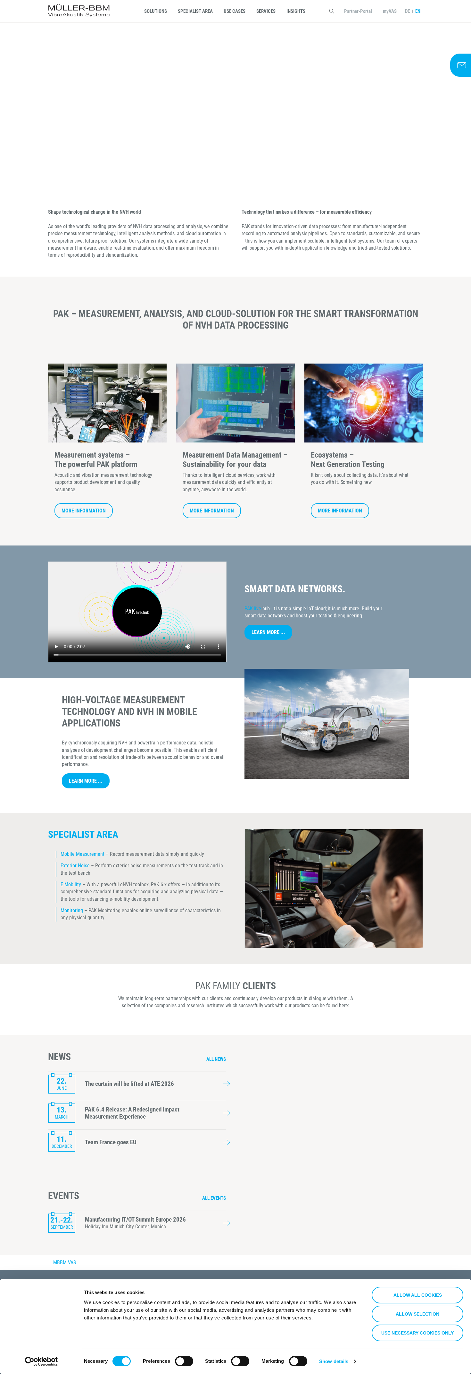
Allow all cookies (417, 1295)
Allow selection (417, 1314)
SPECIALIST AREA (195, 11)
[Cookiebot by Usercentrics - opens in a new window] (41, 1361)
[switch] (184, 1361)
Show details (333, 1361)
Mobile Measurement (83, 854)
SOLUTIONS (155, 11)
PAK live (252, 608)
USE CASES (234, 11)
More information (84, 511)
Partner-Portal (358, 11)
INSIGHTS (295, 11)
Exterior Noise (75, 866)
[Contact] (460, 65)
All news (216, 1059)
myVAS (390, 11)
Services (266, 11)
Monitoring (72, 910)
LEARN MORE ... (268, 632)
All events (214, 1198)
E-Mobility (71, 884)
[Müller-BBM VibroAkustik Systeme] (79, 11)
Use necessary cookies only (417, 1332)
